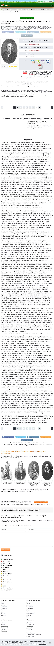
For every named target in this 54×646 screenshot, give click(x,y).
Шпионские (3, 615)
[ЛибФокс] (6, 5)
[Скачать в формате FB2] (32, 63)
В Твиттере (20, 32)
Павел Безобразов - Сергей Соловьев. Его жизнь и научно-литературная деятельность (34, 484)
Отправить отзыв (5, 549)
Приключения (6, 571)
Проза (4, 569)
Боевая (28, 603)
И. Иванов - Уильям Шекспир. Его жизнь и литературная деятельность (47, 484)
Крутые (2, 611)
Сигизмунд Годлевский (34, 44)
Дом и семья (5, 575)
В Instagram (32, 32)
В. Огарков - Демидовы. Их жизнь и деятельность (20, 483)
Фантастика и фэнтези (8, 559)
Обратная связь (30, 636)
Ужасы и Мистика (31, 613)
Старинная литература (8, 583)
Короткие (3, 624)
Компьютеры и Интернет (8, 588)
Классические (4, 610)
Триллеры (3, 613)
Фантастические (4, 626)
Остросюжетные (4, 627)
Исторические (4, 608)
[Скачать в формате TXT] (43, 63)
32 (39, 107)
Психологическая (31, 611)
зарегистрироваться (17, 510)
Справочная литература (8, 581)
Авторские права (27, 18)
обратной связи (42, 644)
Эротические (4, 631)
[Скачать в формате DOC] (48, 63)
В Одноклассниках (46, 32)
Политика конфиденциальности (34, 634)
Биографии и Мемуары (34, 50)
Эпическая (29, 616)
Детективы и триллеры (8, 563)
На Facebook (7, 32)
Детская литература (7, 573)
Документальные (6, 567)
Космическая (30, 608)
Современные (4, 629)
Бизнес (4, 577)
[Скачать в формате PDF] (40, 68)
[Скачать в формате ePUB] (38, 63)
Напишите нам (32, 74)
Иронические (4, 606)
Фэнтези (29, 615)
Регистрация (49, 1)
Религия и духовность (7, 579)
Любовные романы (7, 561)
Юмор (4, 586)
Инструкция (31, 77)
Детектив (3, 605)
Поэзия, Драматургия (7, 590)
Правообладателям (31, 632)
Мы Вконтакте (26, 35)
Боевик (2, 603)
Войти (41, 1)
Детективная (30, 606)
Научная (29, 610)
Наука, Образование (7, 565)
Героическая (30, 605)
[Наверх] (50, 643)
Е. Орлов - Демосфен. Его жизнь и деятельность (6, 483)
